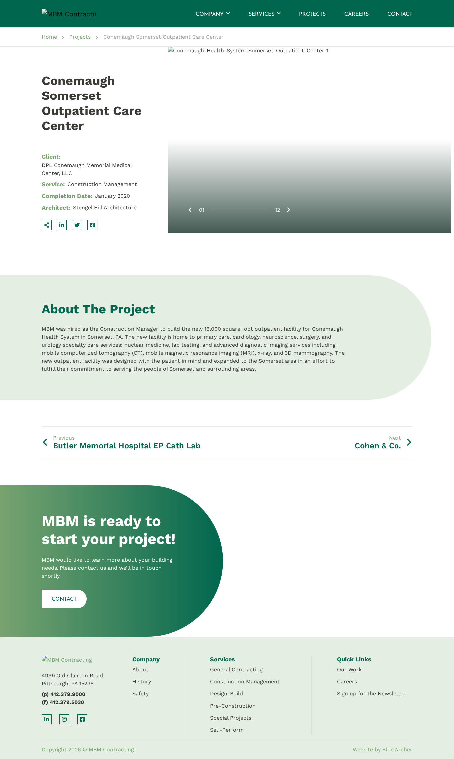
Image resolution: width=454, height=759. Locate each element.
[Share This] (47, 225)
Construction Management (245, 681)
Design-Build (226, 693)
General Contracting (236, 669)
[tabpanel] (309, 140)
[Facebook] (92, 225)
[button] (227, 13)
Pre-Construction (233, 706)
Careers (356, 14)
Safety (140, 693)
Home (49, 37)
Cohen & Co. (378, 445)
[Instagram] (64, 719)
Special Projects (230, 718)
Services (261, 14)
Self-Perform (227, 730)
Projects (312, 14)
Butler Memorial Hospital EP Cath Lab (127, 445)
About (140, 669)
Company (210, 14)
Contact (399, 14)
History (141, 681)
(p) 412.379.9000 (63, 694)
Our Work (349, 669)
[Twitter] (77, 225)
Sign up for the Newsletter (371, 693)
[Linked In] (62, 225)
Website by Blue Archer (382, 749)
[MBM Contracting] (62, 13)
